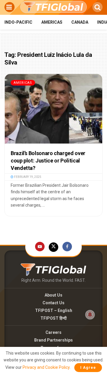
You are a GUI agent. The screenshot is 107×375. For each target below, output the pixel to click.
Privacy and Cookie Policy (46, 367)
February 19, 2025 (27, 176)
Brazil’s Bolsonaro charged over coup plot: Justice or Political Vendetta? (48, 160)
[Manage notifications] (90, 314)
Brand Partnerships (53, 340)
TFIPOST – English (53, 310)
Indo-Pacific (18, 22)
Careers (53, 332)
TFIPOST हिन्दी (53, 318)
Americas (51, 22)
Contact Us (53, 302)
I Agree (88, 367)
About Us (53, 295)
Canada (79, 22)
